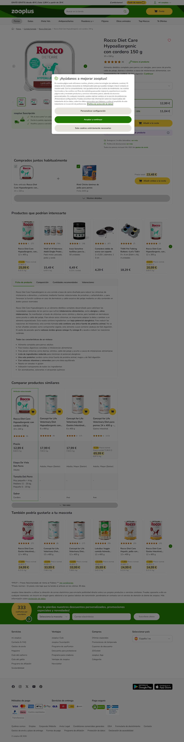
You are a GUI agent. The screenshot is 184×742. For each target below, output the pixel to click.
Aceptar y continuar (93, 119)
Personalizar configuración (93, 111)
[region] (93, 104)
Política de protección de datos (100, 104)
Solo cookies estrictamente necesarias (93, 128)
